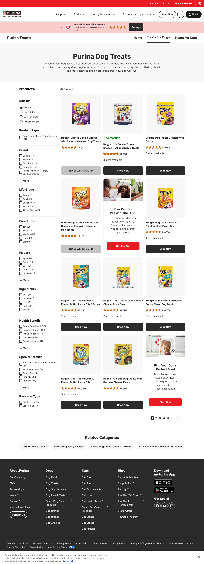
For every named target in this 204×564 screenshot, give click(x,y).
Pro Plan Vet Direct (128, 495)
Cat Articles (88, 528)
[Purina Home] (12, 14)
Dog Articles (53, 522)
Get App (136, 27)
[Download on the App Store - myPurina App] (163, 482)
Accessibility (82, 543)
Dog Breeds (52, 516)
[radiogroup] (29, 114)
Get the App (123, 245)
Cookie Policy (36, 547)
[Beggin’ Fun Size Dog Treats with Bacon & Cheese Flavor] (123, 354)
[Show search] (180, 14)
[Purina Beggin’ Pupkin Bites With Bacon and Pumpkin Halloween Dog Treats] (81, 198)
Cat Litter (87, 495)
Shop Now (167, 14)
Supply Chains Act (16, 547)
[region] (102, 557)
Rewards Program (128, 516)
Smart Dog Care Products (55, 503)
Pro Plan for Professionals (125, 503)
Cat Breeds (88, 522)
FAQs (12, 483)
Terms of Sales (99, 543)
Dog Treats (52, 483)
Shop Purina (125, 483)
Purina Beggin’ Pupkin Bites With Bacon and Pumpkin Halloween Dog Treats (80, 226)
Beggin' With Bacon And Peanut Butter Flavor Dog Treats (164, 302)
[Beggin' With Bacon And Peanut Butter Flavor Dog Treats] (165, 276)
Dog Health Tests (55, 495)
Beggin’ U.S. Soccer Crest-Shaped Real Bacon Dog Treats (121, 146)
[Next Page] (177, 417)
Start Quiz (165, 402)
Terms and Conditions (17, 543)
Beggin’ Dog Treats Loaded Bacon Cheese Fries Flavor (123, 302)
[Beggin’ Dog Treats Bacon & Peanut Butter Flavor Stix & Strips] (81, 276)
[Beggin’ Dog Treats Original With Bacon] (165, 114)
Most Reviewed (30, 116)
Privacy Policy (64, 543)
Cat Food (87, 477)
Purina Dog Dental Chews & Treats (111, 446)
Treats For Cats (186, 37)
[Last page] (182, 417)
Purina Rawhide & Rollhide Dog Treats (160, 446)
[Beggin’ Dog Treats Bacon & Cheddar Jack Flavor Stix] (165, 198)
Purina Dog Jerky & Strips (69, 446)
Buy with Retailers (128, 477)
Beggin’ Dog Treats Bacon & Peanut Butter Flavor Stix (77, 380)
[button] (81, 170)
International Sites (20, 507)
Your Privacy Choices (58, 547)
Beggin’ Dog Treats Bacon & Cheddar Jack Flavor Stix (162, 224)
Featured (27, 107)
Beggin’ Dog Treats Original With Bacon (165, 139)
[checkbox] (20, 137)
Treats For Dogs (158, 37)
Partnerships (17, 489)
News (13, 495)
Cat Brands (88, 516)
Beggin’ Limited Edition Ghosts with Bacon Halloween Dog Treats (81, 139)
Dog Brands (52, 510)
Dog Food (51, 477)
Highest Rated (30, 112)
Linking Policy (118, 543)
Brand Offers (125, 510)
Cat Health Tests (91, 501)
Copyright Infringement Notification (147, 543)
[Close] (62, 27)
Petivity (122, 489)
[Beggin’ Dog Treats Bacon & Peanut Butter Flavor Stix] (81, 354)
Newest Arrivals (31, 121)
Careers (14, 501)
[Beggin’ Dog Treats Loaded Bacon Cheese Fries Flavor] (123, 276)
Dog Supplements (56, 489)
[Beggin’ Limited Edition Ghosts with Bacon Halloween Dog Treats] (81, 114)
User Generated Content (181, 543)
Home (138, 37)
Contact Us (18, 514)
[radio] (21, 107)
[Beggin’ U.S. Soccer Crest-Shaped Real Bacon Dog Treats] (123, 114)
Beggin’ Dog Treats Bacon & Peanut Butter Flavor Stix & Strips (80, 302)
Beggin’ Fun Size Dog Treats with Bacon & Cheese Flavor (122, 380)
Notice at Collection (42, 543)
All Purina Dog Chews (34, 446)
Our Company (17, 477)
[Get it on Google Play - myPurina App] (164, 490)
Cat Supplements (91, 489)
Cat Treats (88, 483)
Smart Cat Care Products (91, 509)
